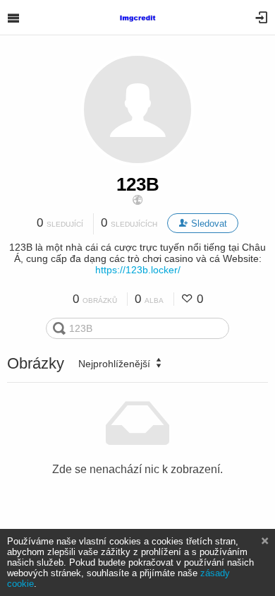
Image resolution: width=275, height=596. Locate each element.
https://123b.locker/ (138, 269)
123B (137, 184)
